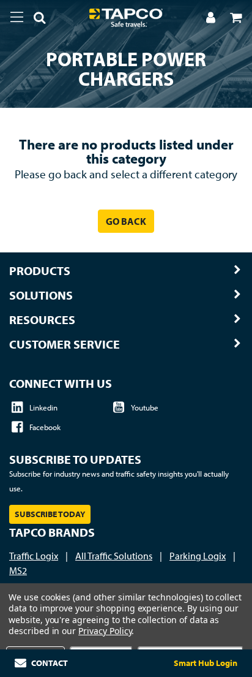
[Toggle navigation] (17, 17)
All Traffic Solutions (113, 556)
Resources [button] (42, 320)
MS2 (18, 570)
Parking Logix (197, 556)
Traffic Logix (33, 556)
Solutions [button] (41, 295)
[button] (35, 19)
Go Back (126, 221)
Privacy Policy (105, 631)
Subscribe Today (50, 514)
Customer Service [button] (64, 344)
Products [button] (39, 271)
